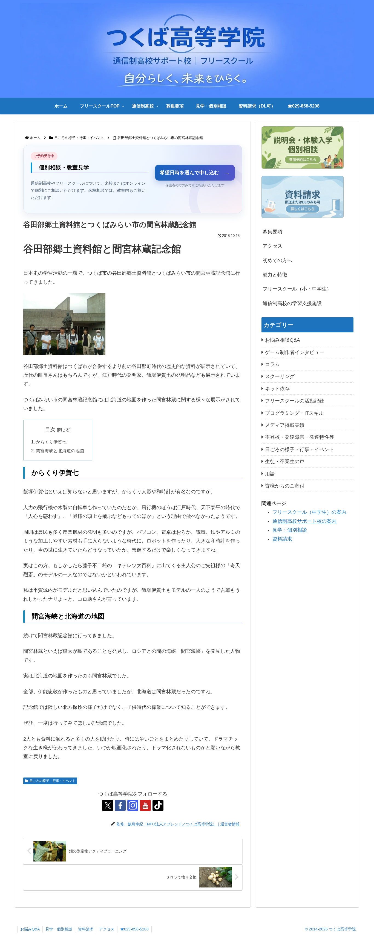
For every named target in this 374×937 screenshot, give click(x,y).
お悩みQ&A (30, 929)
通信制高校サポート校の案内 (304, 521)
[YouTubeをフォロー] (145, 805)
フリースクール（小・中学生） (297, 289)
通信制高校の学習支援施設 (292, 303)
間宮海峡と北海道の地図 (60, 450)
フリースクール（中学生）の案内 (309, 512)
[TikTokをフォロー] (158, 805)
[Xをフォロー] (107, 805)
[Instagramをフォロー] (132, 805)
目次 (50, 429)
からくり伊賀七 (51, 441)
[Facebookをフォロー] (120, 805)
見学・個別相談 (289, 530)
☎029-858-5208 (134, 929)
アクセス (272, 246)
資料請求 (282, 538)
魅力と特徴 (275, 274)
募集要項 (272, 231)
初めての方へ (277, 260)
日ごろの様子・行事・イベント (53, 781)
